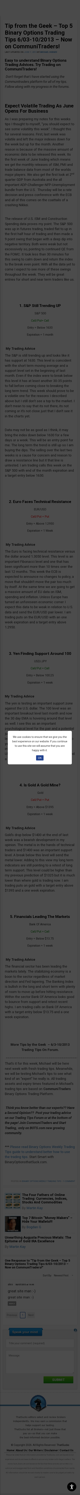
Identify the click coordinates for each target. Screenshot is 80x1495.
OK (40, 757)
